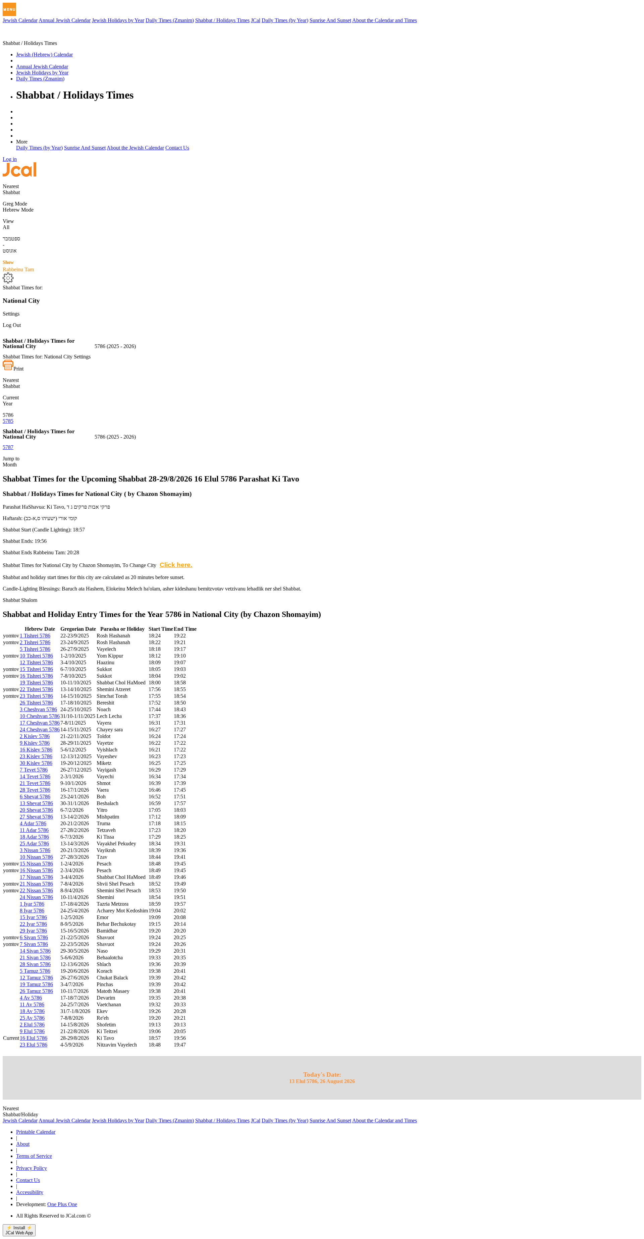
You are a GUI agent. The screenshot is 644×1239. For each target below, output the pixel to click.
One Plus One (62, 1204)
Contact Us (177, 148)
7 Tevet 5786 (34, 770)
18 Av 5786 (32, 1011)
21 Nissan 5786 (36, 884)
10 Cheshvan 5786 (40, 716)
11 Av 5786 (32, 1004)
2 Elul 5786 (32, 1024)
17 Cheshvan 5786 (40, 723)
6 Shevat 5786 (35, 796)
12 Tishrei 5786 (36, 662)
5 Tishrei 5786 (35, 649)
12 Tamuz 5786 (36, 977)
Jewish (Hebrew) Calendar (44, 54)
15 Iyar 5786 (33, 917)
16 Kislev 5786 (36, 749)
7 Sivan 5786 (34, 944)
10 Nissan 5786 (36, 857)
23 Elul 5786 (33, 1045)
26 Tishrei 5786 (36, 703)
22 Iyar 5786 (33, 924)
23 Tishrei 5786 (36, 696)
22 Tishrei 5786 (36, 689)
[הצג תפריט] (9, 9)
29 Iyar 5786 (33, 931)
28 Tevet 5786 (35, 790)
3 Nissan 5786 (35, 850)
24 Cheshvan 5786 (40, 729)
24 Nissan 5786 (36, 897)
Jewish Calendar (20, 20)
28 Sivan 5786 (35, 964)
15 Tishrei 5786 (36, 669)
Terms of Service (34, 1156)
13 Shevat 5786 (36, 803)
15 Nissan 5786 (36, 863)
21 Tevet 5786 (35, 783)
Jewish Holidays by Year (118, 20)
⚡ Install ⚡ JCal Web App (19, 1230)
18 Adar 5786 (34, 837)
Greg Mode (15, 204)
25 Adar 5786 (34, 843)
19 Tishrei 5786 (36, 682)
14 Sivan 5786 (35, 951)
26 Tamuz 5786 (36, 991)
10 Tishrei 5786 (36, 656)
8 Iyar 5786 (32, 910)
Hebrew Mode (18, 210)
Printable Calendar (35, 1132)
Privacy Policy (31, 1168)
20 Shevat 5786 (36, 810)
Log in (10, 159)
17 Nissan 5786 (36, 877)
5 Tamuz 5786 (35, 971)
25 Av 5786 (32, 1018)
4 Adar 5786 (33, 823)
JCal (255, 20)
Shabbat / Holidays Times (222, 20)
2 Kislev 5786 (35, 736)
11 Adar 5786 (34, 830)
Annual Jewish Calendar (65, 20)
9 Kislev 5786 (35, 743)
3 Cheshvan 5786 (38, 709)
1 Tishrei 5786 (35, 635)
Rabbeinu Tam (18, 266)
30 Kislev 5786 (36, 763)
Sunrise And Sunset (330, 20)
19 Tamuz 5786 (36, 984)
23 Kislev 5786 (36, 756)
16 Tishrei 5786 (36, 676)
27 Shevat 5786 (36, 817)
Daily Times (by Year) (285, 20)
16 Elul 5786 (33, 1038)
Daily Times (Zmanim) (170, 20)
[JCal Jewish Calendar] (31, 37)
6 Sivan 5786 (34, 937)
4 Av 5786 (31, 998)
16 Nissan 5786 (36, 870)
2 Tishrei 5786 (35, 642)
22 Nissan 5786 (36, 890)
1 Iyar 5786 (32, 904)
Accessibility (29, 1192)
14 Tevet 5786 (35, 776)
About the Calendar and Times (384, 20)
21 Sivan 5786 (35, 957)
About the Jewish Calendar (135, 148)
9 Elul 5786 (32, 1031)
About (23, 1144)
